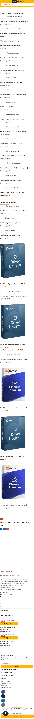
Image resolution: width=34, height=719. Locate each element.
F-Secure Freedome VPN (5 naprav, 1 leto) (13, 33)
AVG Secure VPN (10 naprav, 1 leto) (11, 107)
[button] (9, 623)
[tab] (17, 603)
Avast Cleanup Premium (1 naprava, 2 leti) (13, 211)
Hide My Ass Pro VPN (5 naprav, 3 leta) (12, 156)
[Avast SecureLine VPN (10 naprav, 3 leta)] (9, 621)
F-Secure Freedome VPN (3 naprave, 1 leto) (14, 168)
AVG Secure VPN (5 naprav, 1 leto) (11, 143)
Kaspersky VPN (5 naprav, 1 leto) (10, 45)
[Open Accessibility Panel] (5, 713)
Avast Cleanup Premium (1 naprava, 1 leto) (13, 408)
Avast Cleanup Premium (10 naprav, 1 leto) (13, 505)
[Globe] (3, 705)
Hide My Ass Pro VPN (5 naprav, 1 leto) (12, 119)
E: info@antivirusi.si (6, 687)
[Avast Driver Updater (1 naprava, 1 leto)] (1, 529)
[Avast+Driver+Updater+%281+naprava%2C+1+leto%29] (4, 529)
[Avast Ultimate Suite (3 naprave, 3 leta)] (9, 635)
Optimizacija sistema (15, 594)
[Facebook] (3, 692)
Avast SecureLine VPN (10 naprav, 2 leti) (13, 131)
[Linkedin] (3, 701)
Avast (7, 594)
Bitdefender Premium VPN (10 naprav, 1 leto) (14, 21)
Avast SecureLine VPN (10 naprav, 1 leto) (13, 58)
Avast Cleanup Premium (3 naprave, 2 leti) (13, 296)
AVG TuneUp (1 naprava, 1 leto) (10, 235)
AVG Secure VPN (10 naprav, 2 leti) (11, 82)
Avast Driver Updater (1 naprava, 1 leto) (12, 344)
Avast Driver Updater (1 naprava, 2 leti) (12, 284)
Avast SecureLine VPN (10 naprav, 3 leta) (13, 94)
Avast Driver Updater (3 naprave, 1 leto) (12, 456)
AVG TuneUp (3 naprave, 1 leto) (10, 223)
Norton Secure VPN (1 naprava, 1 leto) (12, 70)
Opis (1, 603)
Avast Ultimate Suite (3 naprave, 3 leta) (6, 642)
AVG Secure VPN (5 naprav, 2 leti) (10, 180)
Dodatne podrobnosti (6, 607)
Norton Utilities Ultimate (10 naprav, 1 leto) (13, 359)
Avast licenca (4, 610)
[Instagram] (3, 696)
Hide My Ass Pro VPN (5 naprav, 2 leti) (12, 192)
